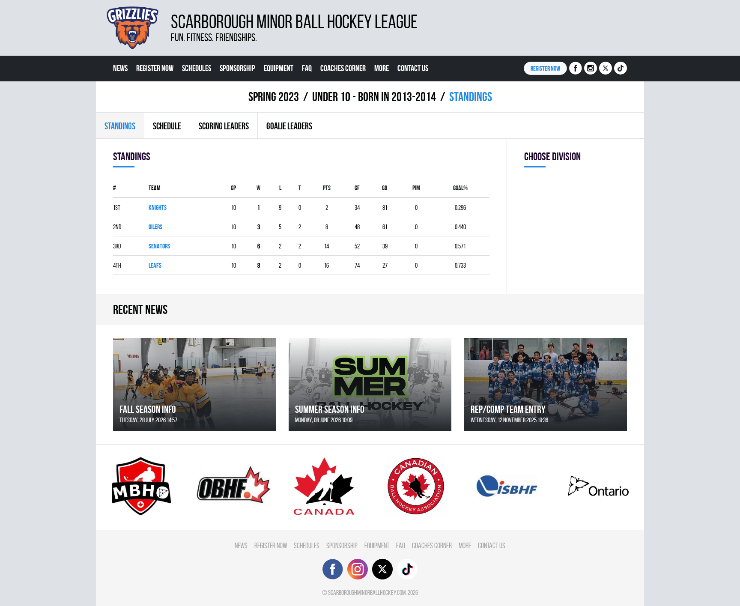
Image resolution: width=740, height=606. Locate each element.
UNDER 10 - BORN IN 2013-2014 (374, 97)
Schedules (196, 68)
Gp (233, 187)
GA (385, 187)
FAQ (307, 68)
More (381, 68)
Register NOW (545, 68)
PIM (416, 187)
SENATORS (159, 246)
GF (357, 187)
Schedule (167, 126)
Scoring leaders (224, 126)
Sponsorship (237, 68)
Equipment (278, 68)
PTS (327, 187)
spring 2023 (273, 97)
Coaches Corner (343, 68)
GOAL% (460, 187)
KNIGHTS (158, 207)
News (120, 68)
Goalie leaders (289, 126)
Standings (119, 126)
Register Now (154, 68)
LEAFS (155, 265)
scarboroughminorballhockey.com (367, 592)
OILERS (155, 226)
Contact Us (412, 68)
